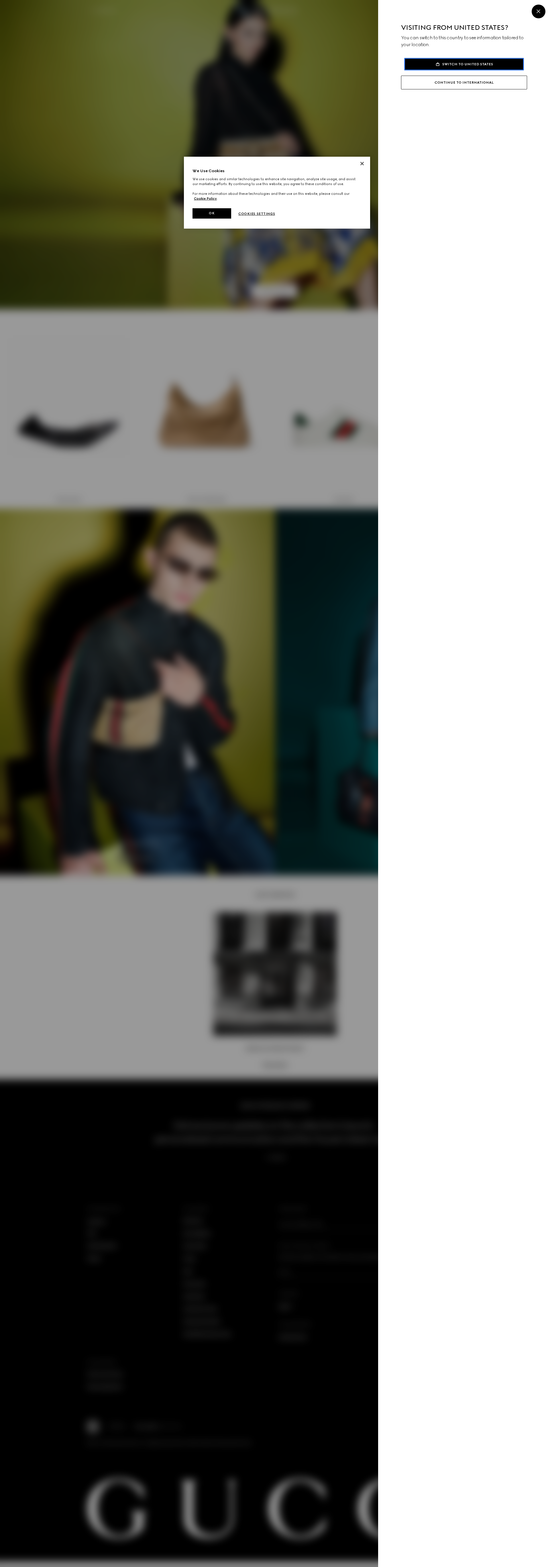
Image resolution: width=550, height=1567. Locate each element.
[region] (277, 193)
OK (212, 213)
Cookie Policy (205, 199)
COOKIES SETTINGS (256, 214)
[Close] (538, 11)
